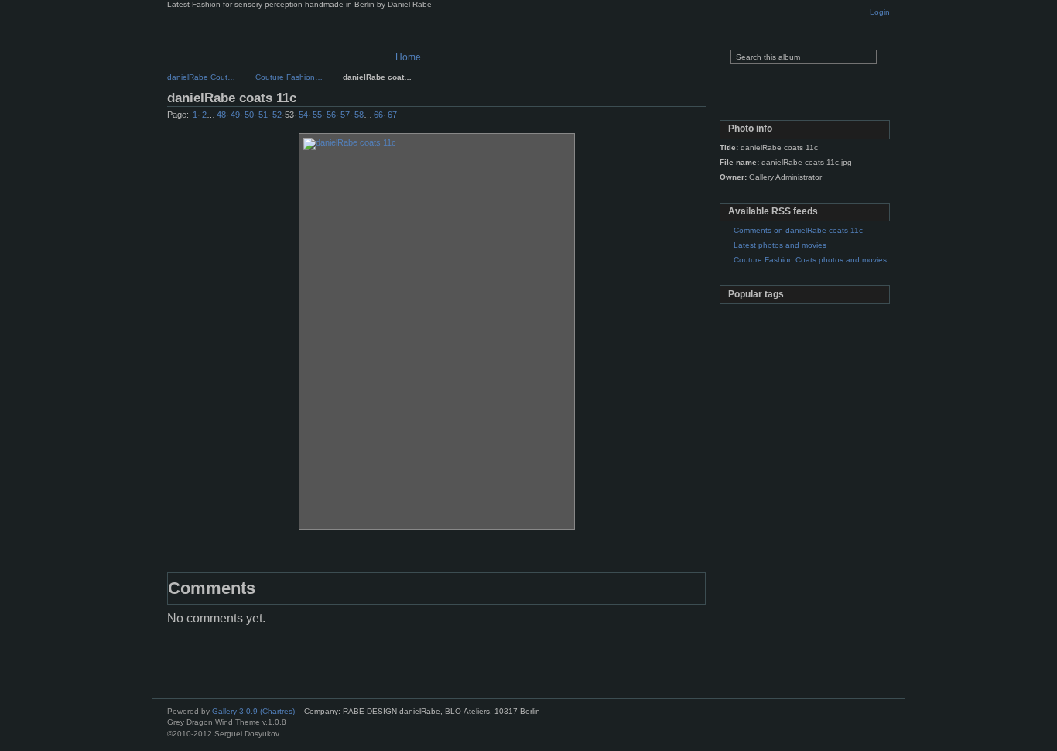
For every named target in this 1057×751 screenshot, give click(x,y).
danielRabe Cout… (201, 77)
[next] (682, 118)
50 (249, 114)
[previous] (650, 118)
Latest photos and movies (780, 245)
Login (880, 12)
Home (408, 57)
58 (359, 114)
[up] (666, 118)
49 (235, 114)
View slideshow (803, 100)
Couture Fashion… (289, 77)
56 (331, 114)
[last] (699, 118)
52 (277, 114)
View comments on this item (770, 100)
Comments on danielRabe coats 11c (798, 230)
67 (392, 114)
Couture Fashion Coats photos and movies (810, 259)
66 (378, 114)
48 (221, 114)
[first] (634, 118)
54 (303, 114)
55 (317, 114)
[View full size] (436, 331)
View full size (737, 100)
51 (263, 114)
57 (345, 114)
